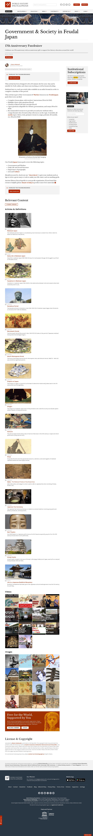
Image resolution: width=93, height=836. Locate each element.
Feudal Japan (53, 95)
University (71, 119)
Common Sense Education (79, 763)
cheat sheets (33, 175)
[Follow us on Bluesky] (45, 793)
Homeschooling (73, 126)
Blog (35, 787)
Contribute (54, 11)
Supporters (75, 787)
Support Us (66, 11)
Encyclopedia (21, 11)
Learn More (72, 82)
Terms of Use (60, 787)
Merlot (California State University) (37, 765)
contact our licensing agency (36, 754)
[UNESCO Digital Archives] (46, 815)
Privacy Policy (51, 787)
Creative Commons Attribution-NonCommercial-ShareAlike (40, 744)
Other (70, 128)
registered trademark (57, 805)
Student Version (11, 204)
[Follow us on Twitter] (42, 793)
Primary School (73, 124)
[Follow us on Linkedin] (48, 793)
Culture (17, 172)
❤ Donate (9, 57)
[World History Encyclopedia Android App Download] (80, 780)
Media (44, 11)
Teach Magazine (76, 765)
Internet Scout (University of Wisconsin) (16, 765)
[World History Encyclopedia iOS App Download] (70, 780)
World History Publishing (30, 799)
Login (85, 11)
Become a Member (13, 727)
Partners (68, 787)
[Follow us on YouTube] (53, 793)
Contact (15, 787)
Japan (15, 162)
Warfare (36, 95)
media (10, 115)
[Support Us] (1, 820)
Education (34, 11)
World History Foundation (33, 798)
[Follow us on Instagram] (50, 793)
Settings (82, 787)
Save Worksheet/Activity (11, 69)
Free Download (14, 78)
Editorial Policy (42, 787)
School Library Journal (64, 765)
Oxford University (43, 763)
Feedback (29, 787)
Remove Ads (88, 835)
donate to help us (28, 182)
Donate (25, 727)
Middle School (73, 122)
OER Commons (51, 765)
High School (72, 121)
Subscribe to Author (25, 69)
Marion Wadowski (15, 64)
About (76, 11)
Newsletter (22, 787)
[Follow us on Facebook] (39, 793)
